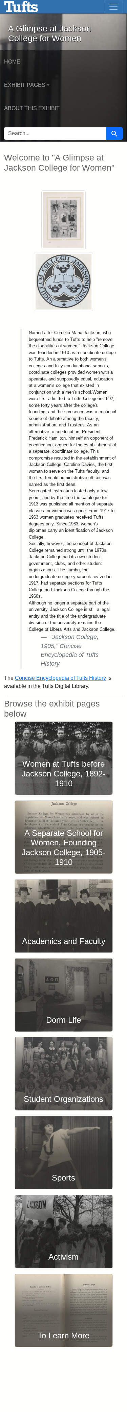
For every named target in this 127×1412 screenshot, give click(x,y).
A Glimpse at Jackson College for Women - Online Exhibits (21, 6)
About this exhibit (32, 108)
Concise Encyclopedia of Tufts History (60, 678)
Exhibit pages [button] (24, 85)
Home (12, 62)
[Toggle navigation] (113, 7)
